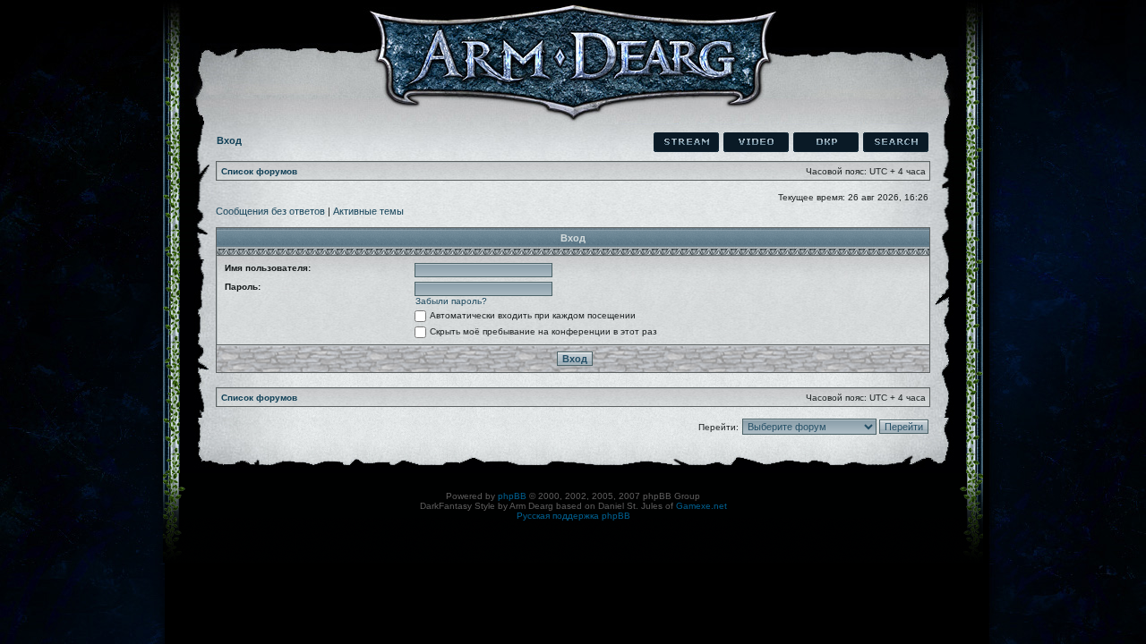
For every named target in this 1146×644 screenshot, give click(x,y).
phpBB (512, 496)
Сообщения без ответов (270, 211)
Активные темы (368, 211)
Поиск (895, 142)
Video (756, 142)
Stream (686, 142)
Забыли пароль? (451, 301)
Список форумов (259, 171)
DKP (826, 142)
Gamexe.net (701, 506)
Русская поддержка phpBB (573, 516)
